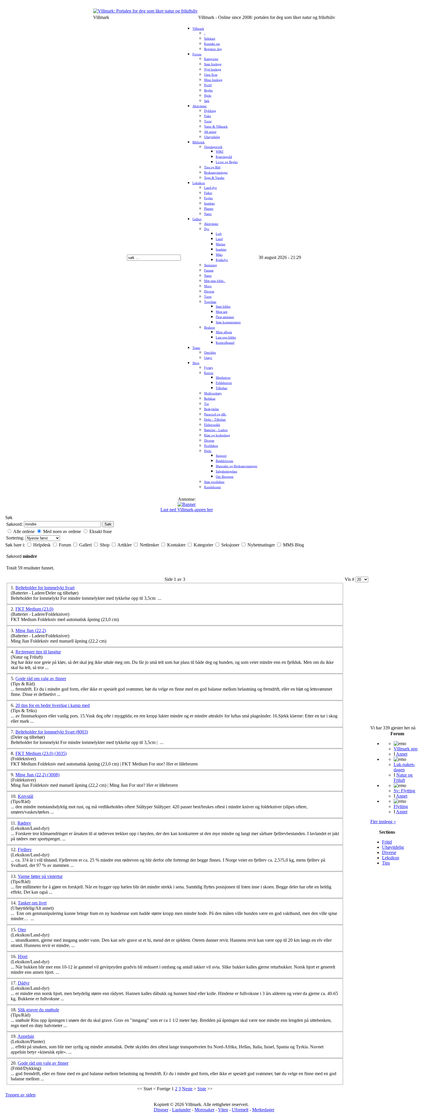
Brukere (209, 327)
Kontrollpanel (225, 342)
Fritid (387, 841)
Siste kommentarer (228, 322)
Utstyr (208, 357)
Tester (196, 348)
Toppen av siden (20, 1094)
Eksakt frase (100, 531)
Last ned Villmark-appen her (186, 509)
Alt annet (210, 131)
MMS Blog (293, 544)
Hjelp (207, 95)
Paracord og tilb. (215, 414)
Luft (219, 233)
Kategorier (211, 59)
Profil (208, 85)
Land (219, 239)
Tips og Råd (212, 167)
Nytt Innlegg (212, 69)
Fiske (207, 116)
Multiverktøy (213, 393)
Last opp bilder (226, 337)
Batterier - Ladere (216, 430)
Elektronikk (212, 424)
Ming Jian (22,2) (30, 630)
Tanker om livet (32, 902)
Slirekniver (223, 377)
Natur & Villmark (216, 126)
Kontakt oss (212, 43)
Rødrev (24, 823)
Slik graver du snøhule (38, 1009)
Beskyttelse (211, 409)
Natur (208, 214)
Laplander (181, 1109)
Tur (206, 403)
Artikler (125, 544)
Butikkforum (224, 461)
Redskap (209, 398)
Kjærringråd (224, 156)
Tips (386, 862)
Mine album (224, 332)
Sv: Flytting (404, 790)
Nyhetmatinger (261, 544)
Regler (208, 90)
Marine (220, 244)
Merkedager (263, 1109)
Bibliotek (198, 142)
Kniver (208, 373)
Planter (208, 208)
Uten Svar (210, 74)
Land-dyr (210, 187)
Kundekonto (212, 487)
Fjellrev (25, 849)
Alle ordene (24, 531)
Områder (210, 352)
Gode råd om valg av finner (40, 678)
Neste (187, 1088)
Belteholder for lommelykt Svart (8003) (51, 731)
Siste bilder (223, 306)
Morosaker (204, 1109)
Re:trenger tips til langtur (38, 651)
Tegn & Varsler (214, 177)
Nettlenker (150, 544)
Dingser (161, 1109)
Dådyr (23, 982)
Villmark (198, 28)
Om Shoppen (225, 476)
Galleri (196, 219)
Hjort (22, 956)
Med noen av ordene (62, 531)
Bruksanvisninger (216, 172)
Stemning (210, 265)
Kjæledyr (222, 260)
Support (221, 455)
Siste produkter (214, 482)
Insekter (209, 203)
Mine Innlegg (213, 80)
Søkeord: (14, 524)
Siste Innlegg (213, 64)
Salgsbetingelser (226, 471)
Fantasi (208, 270)
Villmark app (406, 748)
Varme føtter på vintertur (40, 876)
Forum (196, 54)
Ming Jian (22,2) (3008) (37, 774)
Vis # (350, 579)
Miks (219, 254)
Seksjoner (230, 544)
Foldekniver (224, 382)
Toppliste (210, 302)
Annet (401, 754)
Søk (206, 101)
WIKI (219, 151)
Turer (208, 121)
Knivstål (25, 796)
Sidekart (209, 38)
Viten (223, 1109)
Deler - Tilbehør (215, 419)
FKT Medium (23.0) (34, 608)
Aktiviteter (199, 106)
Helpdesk (42, 544)
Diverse (209, 291)
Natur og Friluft (403, 777)
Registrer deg (213, 49)
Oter (22, 929)
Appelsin (25, 1036)
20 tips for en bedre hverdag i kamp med (52, 705)
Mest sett (221, 311)
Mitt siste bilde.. (214, 281)
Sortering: (15, 537)
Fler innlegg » (383, 821)
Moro (208, 286)
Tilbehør (221, 388)
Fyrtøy (208, 367)
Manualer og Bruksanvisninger (236, 466)
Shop (195, 363)
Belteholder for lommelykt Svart (45, 587)
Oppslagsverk (213, 147)
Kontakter (177, 544)
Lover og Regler (227, 162)
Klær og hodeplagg (217, 435)
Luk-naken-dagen (404, 767)
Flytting (401, 806)
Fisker (208, 193)
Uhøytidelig (212, 137)
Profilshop (211, 445)
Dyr (206, 229)
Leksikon (198, 183)
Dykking (210, 110)
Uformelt (240, 1109)
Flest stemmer (225, 317)
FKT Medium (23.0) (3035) (41, 753)
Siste (201, 1088)
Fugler (208, 198)
